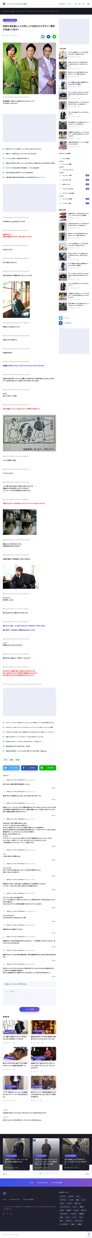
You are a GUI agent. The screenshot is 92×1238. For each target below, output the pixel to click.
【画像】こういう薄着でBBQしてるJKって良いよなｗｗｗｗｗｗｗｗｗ (21, 153)
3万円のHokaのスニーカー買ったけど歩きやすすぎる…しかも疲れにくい (24, 741)
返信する (54, 787)
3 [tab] (40, 1173)
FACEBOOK (67, 323)
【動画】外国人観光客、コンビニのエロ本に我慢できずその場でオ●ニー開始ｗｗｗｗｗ (26, 751)
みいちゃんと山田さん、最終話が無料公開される (17, 158)
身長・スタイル (75, 184)
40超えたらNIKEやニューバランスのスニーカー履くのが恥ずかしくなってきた (24, 736)
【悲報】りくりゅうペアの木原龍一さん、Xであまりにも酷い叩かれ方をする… (24, 149)
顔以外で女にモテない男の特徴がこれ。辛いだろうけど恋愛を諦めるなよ (22, 1120)
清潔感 (79, 1224)
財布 (61, 1220)
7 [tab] (49, 1173)
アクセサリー (69, 1220)
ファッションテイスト (10, 20)
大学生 (17, 759)
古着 (61, 1217)
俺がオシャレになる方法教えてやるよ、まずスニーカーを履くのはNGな (78, 73)
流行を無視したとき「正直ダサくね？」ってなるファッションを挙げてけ (78, 123)
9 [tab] (54, 1173)
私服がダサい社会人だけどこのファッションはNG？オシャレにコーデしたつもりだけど (43, 1065)
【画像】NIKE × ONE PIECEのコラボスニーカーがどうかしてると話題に (78, 214)
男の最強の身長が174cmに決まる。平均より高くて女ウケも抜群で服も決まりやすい (25, 1113)
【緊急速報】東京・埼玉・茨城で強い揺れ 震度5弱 (18, 746)
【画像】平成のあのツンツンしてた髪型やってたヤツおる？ (78, 143)
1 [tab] (35, 1173)
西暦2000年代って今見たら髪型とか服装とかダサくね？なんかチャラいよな (43, 1038)
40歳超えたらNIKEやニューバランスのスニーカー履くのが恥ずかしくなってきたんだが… (78, 134)
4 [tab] (42, 1173)
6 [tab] (47, 1173)
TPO (5, 759)
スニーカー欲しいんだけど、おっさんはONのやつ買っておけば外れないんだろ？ (78, 94)
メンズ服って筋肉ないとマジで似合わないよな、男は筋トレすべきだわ (15, 1038)
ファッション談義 (67, 164)
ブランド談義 (66, 158)
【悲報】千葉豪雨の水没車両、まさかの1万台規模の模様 (19, 172)
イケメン (68, 1217)
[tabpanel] (16, 1154)
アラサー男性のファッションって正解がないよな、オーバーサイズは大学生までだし (15, 1094)
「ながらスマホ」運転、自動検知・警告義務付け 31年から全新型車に (23, 168)
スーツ (74, 1217)
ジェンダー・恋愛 (75, 175)
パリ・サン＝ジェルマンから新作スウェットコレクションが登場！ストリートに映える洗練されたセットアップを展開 (31, 722)
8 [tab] (51, 1173)
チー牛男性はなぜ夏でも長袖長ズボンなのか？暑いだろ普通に (78, 83)
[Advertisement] (29, 128)
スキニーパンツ (78, 1220)
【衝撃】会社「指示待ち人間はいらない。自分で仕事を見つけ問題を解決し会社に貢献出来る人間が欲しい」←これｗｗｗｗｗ (31, 163)
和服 (11, 759)
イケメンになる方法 (75, 189)
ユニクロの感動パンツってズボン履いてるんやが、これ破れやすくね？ (78, 53)
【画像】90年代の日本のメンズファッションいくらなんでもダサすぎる (75, 1160)
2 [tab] (37, 1173)
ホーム (31, 1182)
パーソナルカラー (64, 1224)
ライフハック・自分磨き (68, 193)
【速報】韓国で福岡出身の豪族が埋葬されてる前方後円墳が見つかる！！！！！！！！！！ (25, 177)
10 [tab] (56, 1173)
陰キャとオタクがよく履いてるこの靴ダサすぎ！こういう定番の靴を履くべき (15, 1064)
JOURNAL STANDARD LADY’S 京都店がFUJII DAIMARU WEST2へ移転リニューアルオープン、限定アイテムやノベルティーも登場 (31, 732)
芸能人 (73, 1224)
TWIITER (67, 318)
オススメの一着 (75, 180)
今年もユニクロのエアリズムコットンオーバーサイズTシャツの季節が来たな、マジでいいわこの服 (16, 1161)
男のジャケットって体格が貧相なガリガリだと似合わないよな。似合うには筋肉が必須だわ (43, 1094)
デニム (80, 1217)
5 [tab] (44, 1173)
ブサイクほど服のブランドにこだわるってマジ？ (78, 113)
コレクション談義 (75, 199)
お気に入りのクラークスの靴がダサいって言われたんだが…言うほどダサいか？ (78, 64)
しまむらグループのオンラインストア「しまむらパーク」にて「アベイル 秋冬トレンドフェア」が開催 (29, 727)
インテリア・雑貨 (75, 203)
